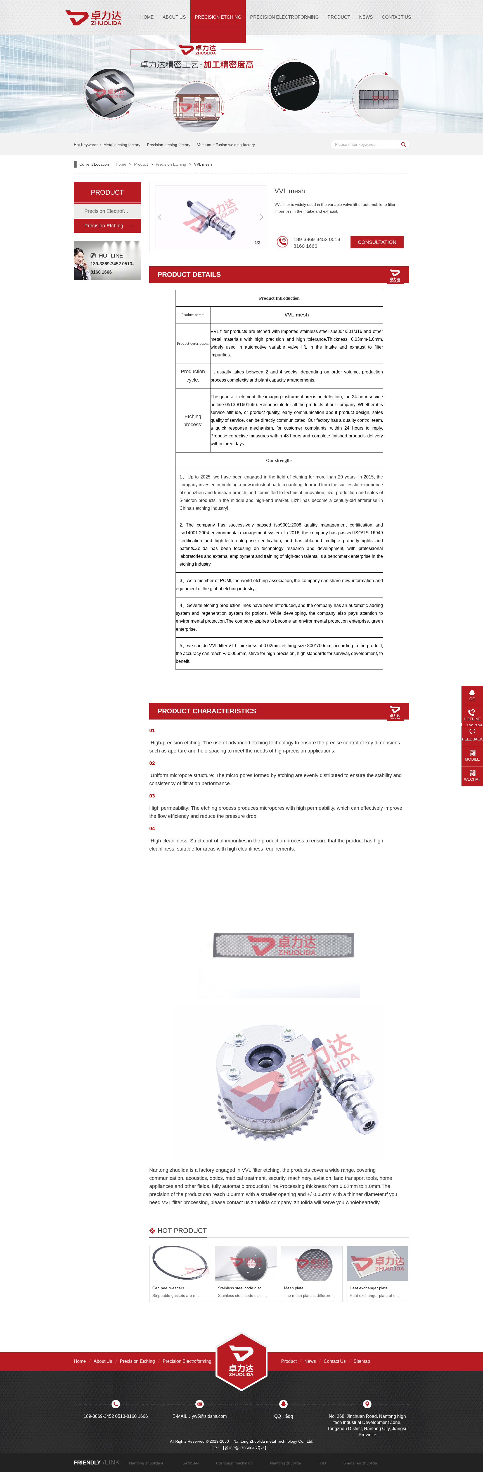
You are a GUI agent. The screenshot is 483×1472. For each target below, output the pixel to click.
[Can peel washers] (180, 1263)
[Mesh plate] (311, 1263)
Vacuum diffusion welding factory (226, 144)
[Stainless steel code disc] (245, 1263)
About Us (103, 1361)
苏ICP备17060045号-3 (244, 1448)
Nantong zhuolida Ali (147, 1463)
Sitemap (362, 1361)
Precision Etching (171, 164)
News (310, 1361)
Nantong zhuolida (285, 1463)
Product (141, 164)
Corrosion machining (234, 1463)
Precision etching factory (168, 144)
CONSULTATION (377, 242)
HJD (322, 1463)
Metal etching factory (121, 144)
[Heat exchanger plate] (377, 1263)
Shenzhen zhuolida (360, 1463)
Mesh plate (294, 1288)
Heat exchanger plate (369, 1288)
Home (121, 164)
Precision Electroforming (107, 211)
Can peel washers (168, 1288)
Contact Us (335, 1361)
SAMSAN (191, 1463)
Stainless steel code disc (239, 1288)
